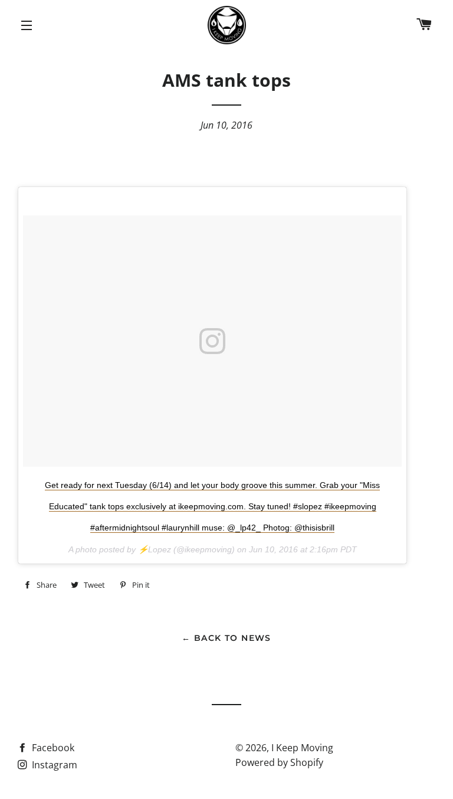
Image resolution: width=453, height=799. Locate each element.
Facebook (51, 747)
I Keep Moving (302, 747)
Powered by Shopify (279, 762)
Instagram (53, 764)
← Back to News (226, 638)
